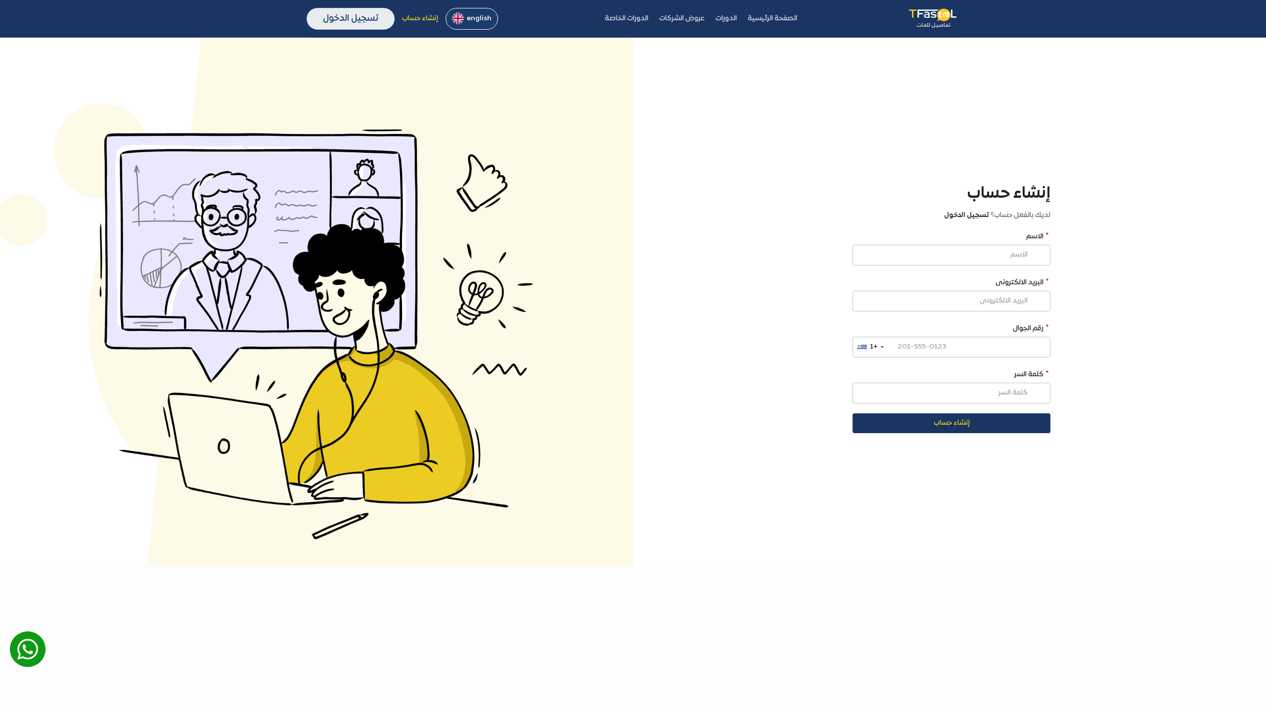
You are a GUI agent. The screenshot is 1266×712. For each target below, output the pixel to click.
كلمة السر (1028, 375)
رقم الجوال (1028, 329)
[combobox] (870, 347)
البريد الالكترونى (1019, 283)
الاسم (1034, 237)
